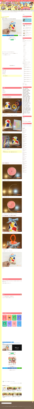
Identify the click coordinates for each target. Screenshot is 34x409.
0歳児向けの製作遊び (24, 89)
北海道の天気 (24, 146)
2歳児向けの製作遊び (24, 92)
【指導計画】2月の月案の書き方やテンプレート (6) (27, 81)
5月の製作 (28, 95)
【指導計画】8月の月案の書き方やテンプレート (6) (27, 75)
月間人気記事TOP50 (15, 406)
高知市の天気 (24, 168)
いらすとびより (30, 406)
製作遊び (15, 0)
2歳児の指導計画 (26, 91)
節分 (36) (24, 56)
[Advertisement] (12, 15)
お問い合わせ (29, 0)
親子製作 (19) (25, 45)
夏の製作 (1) (24, 39)
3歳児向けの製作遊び (28, 93)
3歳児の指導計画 (24, 93)
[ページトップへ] (32, 402)
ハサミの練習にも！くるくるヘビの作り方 (28, 33)
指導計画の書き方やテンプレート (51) (26, 63)
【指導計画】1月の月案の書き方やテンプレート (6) (27, 79)
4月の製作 (24, 94)
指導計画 (9, 406)
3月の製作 (28, 92)
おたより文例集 (18, 0)
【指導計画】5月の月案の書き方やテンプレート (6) (27, 69)
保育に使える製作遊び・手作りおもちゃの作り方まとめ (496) (27, 41)
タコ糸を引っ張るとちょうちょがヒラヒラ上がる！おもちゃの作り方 (28, 28)
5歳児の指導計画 (24, 96)
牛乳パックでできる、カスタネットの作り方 (28, 35)
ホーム (13, 0)
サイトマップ (27, 406)
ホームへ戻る (3, 406)
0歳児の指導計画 (26, 88)
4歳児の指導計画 (26, 94)
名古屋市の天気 (24, 137)
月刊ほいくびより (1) (24, 83)
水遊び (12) (25, 49)
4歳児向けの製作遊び (24, 95)
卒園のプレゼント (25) (25, 59)
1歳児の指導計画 (24, 90)
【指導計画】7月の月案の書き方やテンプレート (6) (27, 73)
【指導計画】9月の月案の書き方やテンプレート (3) (27, 77)
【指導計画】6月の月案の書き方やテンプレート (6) (27, 71)
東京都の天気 (24, 128)
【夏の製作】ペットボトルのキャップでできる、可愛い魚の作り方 (28, 25)
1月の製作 (28, 89)
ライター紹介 (19, 406)
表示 (14, 65)
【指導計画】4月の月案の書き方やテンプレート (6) (27, 67)
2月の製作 (24, 91)
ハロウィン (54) (25, 52)
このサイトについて (25, 0)
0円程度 (23, 88)
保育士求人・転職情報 (12, 406)
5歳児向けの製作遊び (28, 96)
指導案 (22, 0)
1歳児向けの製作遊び (28, 90)
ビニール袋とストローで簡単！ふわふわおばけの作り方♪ (28, 31)
